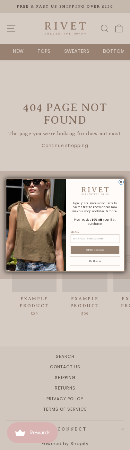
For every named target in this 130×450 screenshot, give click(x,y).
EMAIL (74, 231)
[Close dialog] (121, 181)
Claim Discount (94, 249)
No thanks (95, 260)
